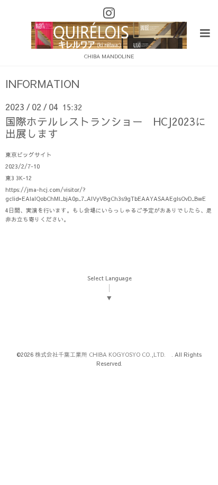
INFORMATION (42, 83)
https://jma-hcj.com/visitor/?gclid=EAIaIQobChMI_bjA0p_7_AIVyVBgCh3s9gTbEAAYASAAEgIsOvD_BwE (105, 194)
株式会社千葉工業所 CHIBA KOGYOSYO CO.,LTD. (103, 354)
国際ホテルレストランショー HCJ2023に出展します (105, 127)
